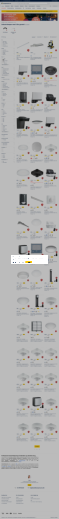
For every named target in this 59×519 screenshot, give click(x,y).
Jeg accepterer (28, 262)
